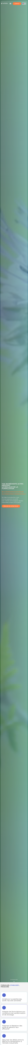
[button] (10, 3)
